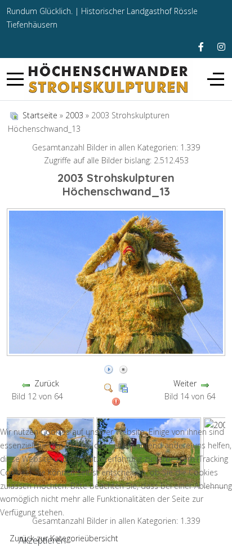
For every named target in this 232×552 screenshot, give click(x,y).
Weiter (185, 383)
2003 (74, 115)
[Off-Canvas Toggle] (215, 79)
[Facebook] (201, 47)
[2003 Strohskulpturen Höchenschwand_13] (117, 351)
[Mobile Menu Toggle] (15, 79)
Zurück (46, 383)
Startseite (40, 115)
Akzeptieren (42, 540)
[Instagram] (221, 47)
